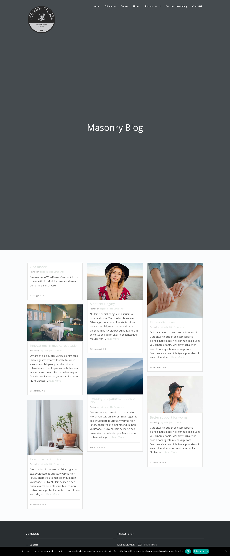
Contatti (197, 6)
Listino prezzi (153, 6)
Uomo (136, 6)
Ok (188, 551)
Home (96, 6)
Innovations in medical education (54, 345)
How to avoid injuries (45, 459)
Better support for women (169, 417)
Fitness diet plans (163, 322)
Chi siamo (110, 6)
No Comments (57, 271)
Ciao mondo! (39, 267)
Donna (124, 6)
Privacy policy (201, 551)
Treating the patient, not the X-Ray (113, 400)
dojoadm (44, 271)
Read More (112, 338)
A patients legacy (102, 304)
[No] (226, 551)
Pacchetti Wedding (176, 6)
